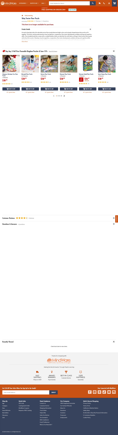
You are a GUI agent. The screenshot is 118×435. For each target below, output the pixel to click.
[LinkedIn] (94, 392)
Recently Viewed (7, 341)
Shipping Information (45, 408)
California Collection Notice (90, 408)
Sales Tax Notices (44, 415)
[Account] (109, 3)
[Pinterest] (99, 392)
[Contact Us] (104, 3)
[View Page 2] (58, 96)
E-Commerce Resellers (89, 415)
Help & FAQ (43, 413)
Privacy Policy (87, 403)
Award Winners (6, 410)
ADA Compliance (44, 420)
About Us (62, 408)
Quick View (11, 92)
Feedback (116, 219)
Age (3, 403)
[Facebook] (90, 392)
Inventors (62, 413)
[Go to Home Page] (22, 15)
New (3, 408)
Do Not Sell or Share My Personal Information (95, 413)
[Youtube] (109, 392)
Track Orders (43, 410)
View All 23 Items (53, 51)
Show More (25, 41)
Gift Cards (21, 403)
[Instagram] (114, 392)
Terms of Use (86, 406)
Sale (3, 417)
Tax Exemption (44, 417)
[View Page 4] (61, 96)
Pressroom (63, 415)
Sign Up (53, 392)
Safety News (86, 410)
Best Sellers (5, 413)
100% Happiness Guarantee (67, 403)
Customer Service (44, 406)
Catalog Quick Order (24, 406)
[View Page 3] (60, 96)
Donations (63, 410)
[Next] (64, 96)
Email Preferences (44, 422)
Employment (63, 417)
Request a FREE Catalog (25, 410)
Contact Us (43, 403)
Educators (5, 415)
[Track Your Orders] (99, 3)
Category (4, 406)
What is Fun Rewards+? (46, 424)
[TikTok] (104, 392)
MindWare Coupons (24, 408)
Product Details (26, 29)
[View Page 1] (56, 96)
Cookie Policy (87, 417)
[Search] (93, 3)
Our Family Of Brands (66, 406)
